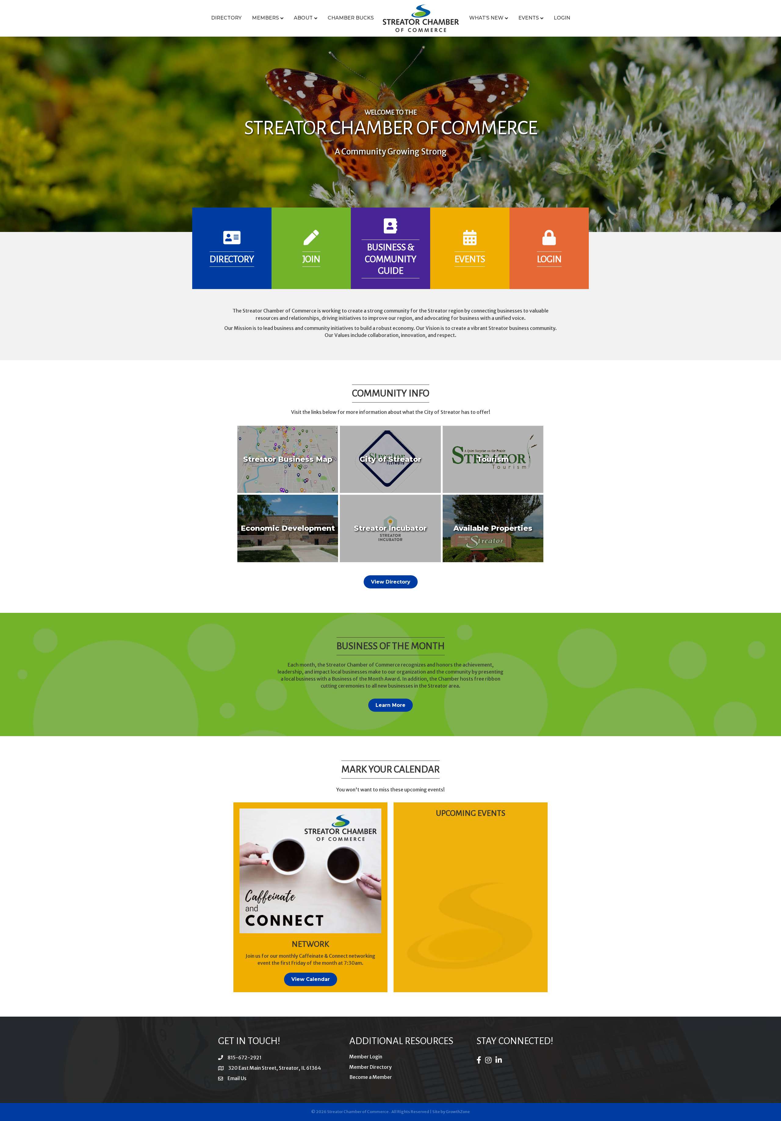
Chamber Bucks (351, 18)
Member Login (365, 1057)
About (303, 18)
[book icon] (390, 230)
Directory (226, 18)
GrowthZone (458, 1111)
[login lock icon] (549, 241)
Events (528, 18)
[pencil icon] (311, 241)
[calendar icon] (470, 241)
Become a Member (370, 1077)
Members (265, 18)
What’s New (486, 18)
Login (562, 18)
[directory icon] (231, 241)
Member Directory (370, 1067)
